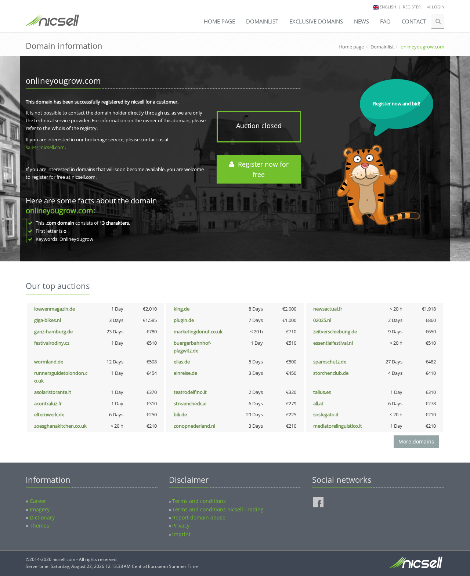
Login (437, 7)
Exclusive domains (316, 21)
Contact (414, 21)
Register (412, 7)
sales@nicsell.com (45, 147)
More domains (416, 441)
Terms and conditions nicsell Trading (218, 509)
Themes (39, 525)
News (361, 21)
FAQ (385, 21)
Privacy (180, 525)
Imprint (181, 533)
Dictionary (42, 517)
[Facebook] (318, 502)
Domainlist (262, 21)
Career (38, 500)
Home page (219, 21)
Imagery (40, 509)
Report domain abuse (198, 517)
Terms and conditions (199, 500)
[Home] (52, 23)
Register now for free (261, 169)
